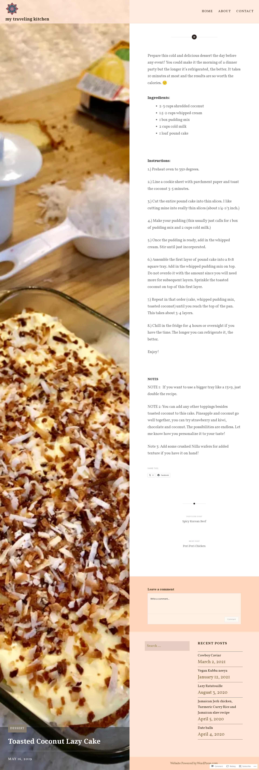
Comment (231, 619)
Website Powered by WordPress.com (194, 763)
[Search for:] (167, 645)
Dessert (17, 728)
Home (207, 11)
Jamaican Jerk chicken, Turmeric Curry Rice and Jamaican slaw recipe (217, 707)
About (224, 11)
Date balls (205, 727)
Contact (245, 11)
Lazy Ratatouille (210, 686)
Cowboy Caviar (209, 655)
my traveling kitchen (27, 19)
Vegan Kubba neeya (212, 670)
